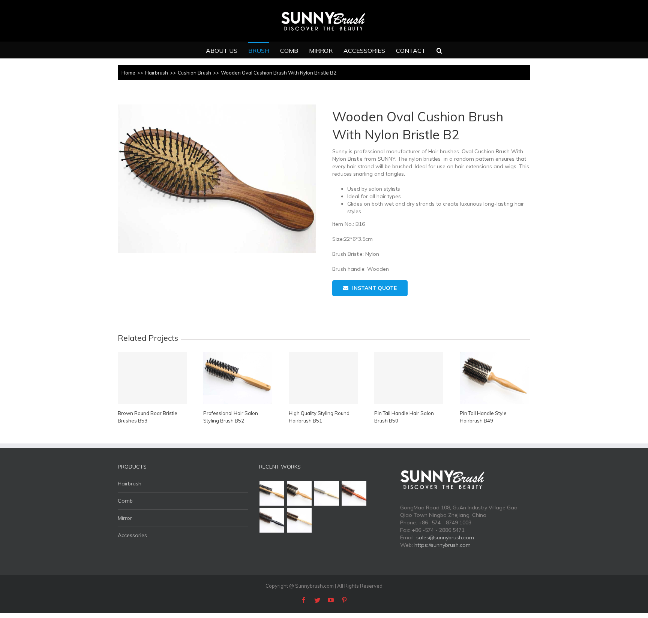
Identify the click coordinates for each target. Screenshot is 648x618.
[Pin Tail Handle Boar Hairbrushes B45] (299, 520)
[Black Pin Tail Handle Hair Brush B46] (272, 520)
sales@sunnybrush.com (445, 537)
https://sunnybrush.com (442, 545)
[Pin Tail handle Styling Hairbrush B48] (327, 493)
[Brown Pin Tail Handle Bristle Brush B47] (354, 493)
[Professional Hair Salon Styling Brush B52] (272, 493)
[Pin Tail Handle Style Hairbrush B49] (299, 493)
